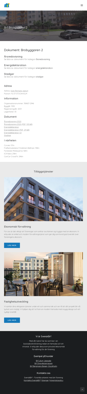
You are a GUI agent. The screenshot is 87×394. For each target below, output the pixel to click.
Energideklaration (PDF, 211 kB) (17, 130)
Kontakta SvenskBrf (32, 380)
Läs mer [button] (12, 245)
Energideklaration (11, 127)
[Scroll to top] (82, 389)
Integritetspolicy (56, 380)
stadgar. (40, 76)
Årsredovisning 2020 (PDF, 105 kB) (18, 124)
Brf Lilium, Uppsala (43, 361)
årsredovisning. (43, 59)
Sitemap (45, 380)
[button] (82, 5)
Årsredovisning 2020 (12, 121)
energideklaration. (44, 68)
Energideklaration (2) (13, 133)
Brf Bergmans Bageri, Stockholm (43, 366)
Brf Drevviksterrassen (44, 363)
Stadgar (7, 135)
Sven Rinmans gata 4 (19, 91)
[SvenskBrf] (7, 5)
